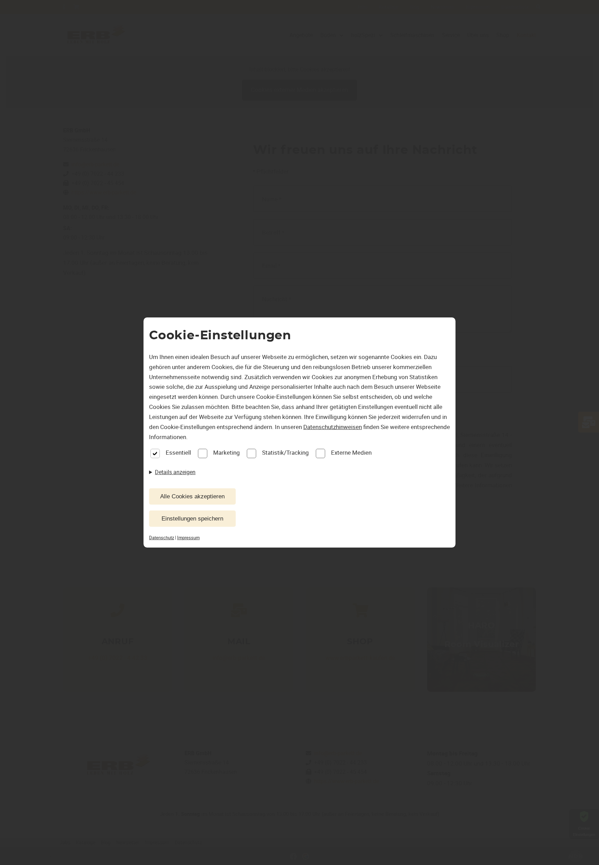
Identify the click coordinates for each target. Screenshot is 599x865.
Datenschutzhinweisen (332, 427)
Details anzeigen (175, 472)
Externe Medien (351, 452)
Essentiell (178, 452)
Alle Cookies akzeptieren (192, 496)
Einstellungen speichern (192, 518)
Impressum (188, 537)
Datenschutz (161, 537)
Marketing (226, 452)
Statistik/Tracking (285, 452)
